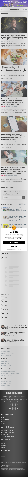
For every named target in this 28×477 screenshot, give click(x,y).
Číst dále (19, 238)
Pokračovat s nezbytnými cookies (14, 249)
